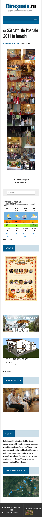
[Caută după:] (21, 192)
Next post (19, 182)
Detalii (8, 371)
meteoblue (7, 239)
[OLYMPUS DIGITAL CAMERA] (21, 400)
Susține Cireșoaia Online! (33, 509)
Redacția (15, 43)
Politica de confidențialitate (11, 512)
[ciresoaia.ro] (21, 8)
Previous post (23, 179)
